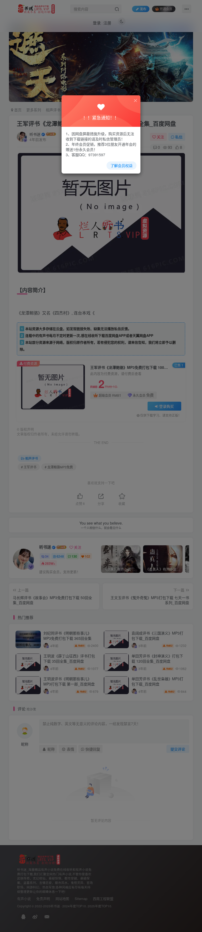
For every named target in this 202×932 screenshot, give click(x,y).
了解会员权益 (121, 165)
